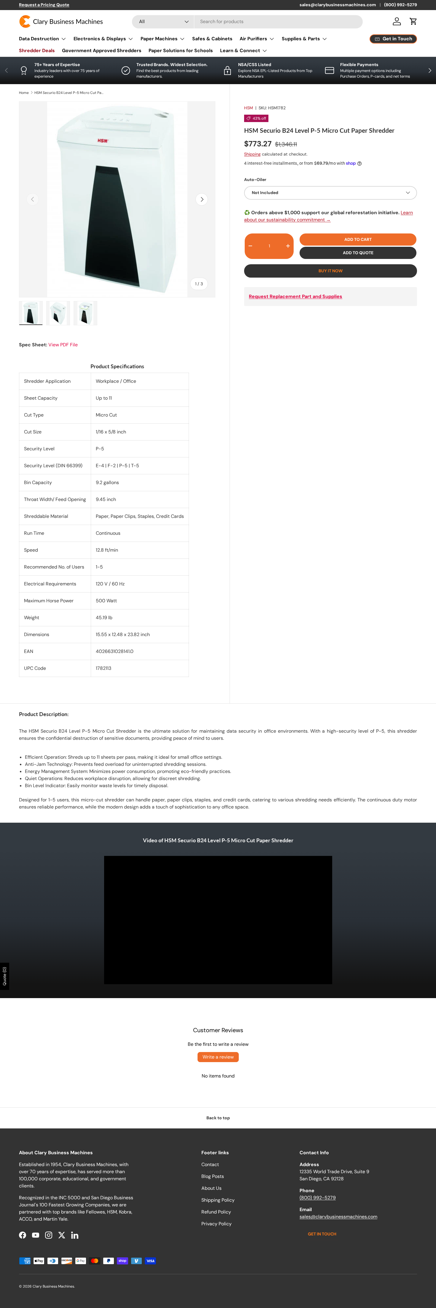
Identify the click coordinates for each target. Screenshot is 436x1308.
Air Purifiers (253, 39)
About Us (211, 1188)
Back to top (218, 1117)
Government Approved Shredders (101, 50)
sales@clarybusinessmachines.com (338, 4)
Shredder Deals (37, 50)
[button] (413, 21)
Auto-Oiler (255, 179)
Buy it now (331, 270)
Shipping (252, 153)
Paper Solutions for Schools (181, 50)
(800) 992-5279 (400, 4)
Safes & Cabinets (212, 39)
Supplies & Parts (301, 39)
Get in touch (322, 1234)
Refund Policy (216, 1212)
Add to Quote (358, 252)
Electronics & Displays (100, 39)
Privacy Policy (216, 1224)
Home (24, 93)
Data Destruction (39, 39)
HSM (248, 108)
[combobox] (247, 21)
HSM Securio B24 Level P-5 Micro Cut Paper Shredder (70, 93)
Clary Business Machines (53, 1286)
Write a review (218, 1057)
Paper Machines (159, 39)
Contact (210, 1164)
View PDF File (63, 345)
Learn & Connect (240, 50)
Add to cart (358, 239)
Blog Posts (212, 1176)
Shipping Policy (218, 1200)
